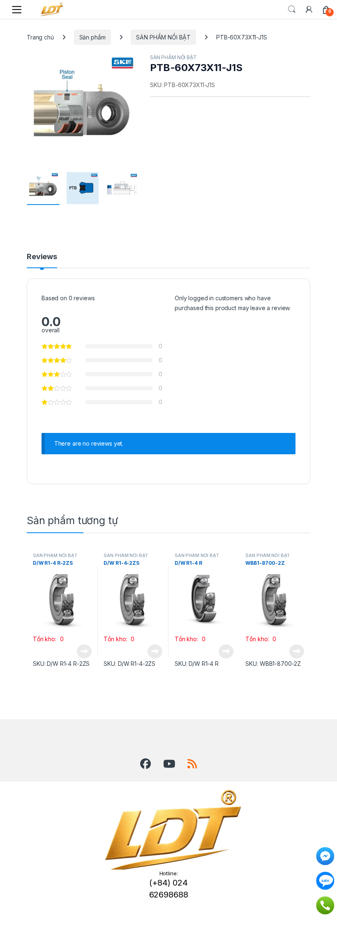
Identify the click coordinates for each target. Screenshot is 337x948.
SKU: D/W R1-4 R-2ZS (61, 663)
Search (291, 9)
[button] (130, 63)
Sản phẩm (92, 37)
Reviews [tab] (42, 257)
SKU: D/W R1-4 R (197, 663)
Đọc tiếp (84, 651)
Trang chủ (40, 37)
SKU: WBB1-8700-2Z (273, 663)
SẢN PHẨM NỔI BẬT (163, 37)
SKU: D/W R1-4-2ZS (129, 663)
